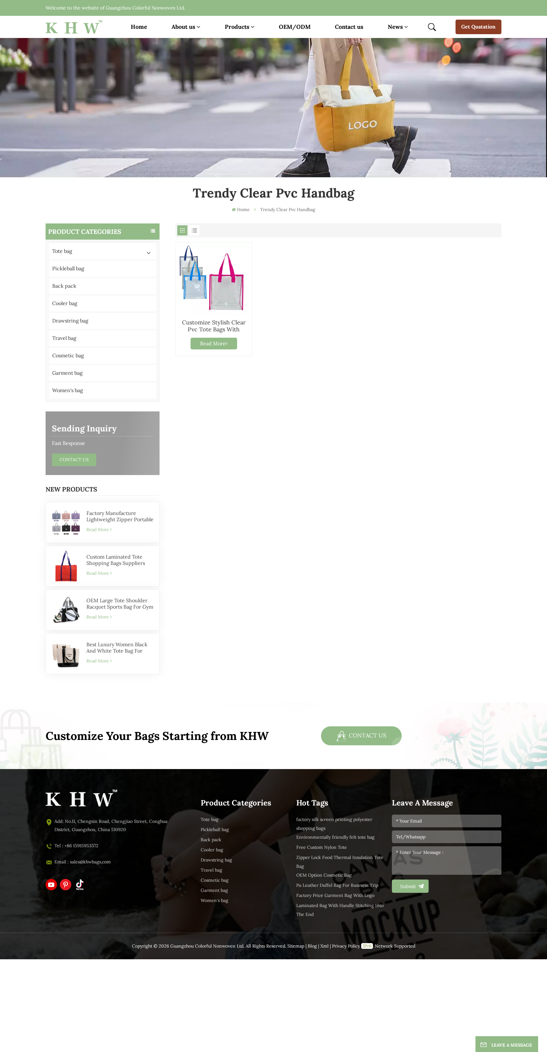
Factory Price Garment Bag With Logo (335, 895)
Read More (97, 529)
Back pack (64, 286)
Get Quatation (478, 26)
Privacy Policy (346, 946)
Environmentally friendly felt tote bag (335, 837)
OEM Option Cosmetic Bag (324, 875)
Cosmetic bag (68, 356)
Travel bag (64, 338)
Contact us (349, 26)
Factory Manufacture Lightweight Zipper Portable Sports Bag (120, 516)
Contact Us (74, 459)
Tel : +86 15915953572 (76, 845)
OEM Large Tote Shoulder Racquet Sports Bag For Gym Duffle (119, 604)
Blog (312, 946)
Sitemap (295, 946)
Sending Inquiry (84, 428)
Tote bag (62, 251)
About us (183, 26)
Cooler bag (64, 303)
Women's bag (67, 390)
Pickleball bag (68, 269)
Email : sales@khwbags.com (82, 862)
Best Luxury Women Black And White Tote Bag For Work (117, 648)
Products (237, 26)
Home (139, 26)
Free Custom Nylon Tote (321, 847)
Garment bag (67, 373)
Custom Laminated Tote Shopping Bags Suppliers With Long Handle (115, 560)
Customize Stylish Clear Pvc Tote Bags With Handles (214, 326)
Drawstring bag (70, 321)
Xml (324, 946)
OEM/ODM (295, 26)
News (395, 26)
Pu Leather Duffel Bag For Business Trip (337, 885)
